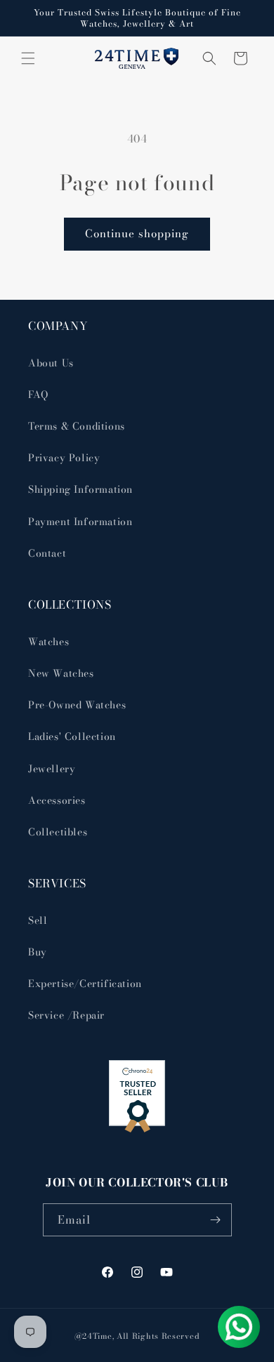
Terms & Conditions (76, 426)
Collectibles (57, 832)
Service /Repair (66, 1015)
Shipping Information (80, 489)
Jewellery (51, 768)
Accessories (57, 800)
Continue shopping (137, 233)
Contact (47, 553)
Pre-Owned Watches (77, 705)
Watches (48, 641)
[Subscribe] (215, 1219)
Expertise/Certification (85, 983)
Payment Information (80, 521)
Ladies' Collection (72, 736)
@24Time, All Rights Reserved (137, 1336)
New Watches (61, 673)
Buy (37, 952)
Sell (37, 920)
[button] (28, 58)
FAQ (38, 394)
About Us (51, 363)
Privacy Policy (64, 457)
